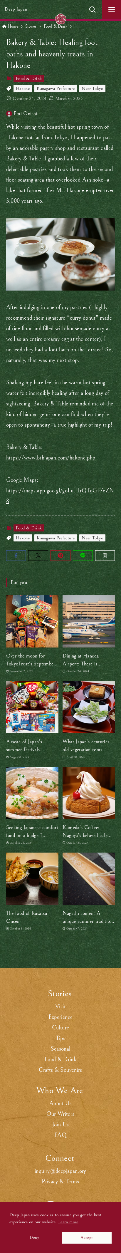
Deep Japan (16, 9)
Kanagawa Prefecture (56, 88)
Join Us (60, 1124)
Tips (60, 1038)
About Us (60, 1103)
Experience (60, 1017)
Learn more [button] (68, 1222)
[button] (16, 555)
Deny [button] (34, 1237)
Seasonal (60, 1049)
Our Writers (60, 1114)
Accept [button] (86, 1237)
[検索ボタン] (92, 9)
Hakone (23, 88)
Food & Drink (29, 78)
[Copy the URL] (105, 555)
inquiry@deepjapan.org (60, 1171)
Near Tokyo (92, 88)
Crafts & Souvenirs (60, 1070)
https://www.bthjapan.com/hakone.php (50, 457)
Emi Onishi (25, 113)
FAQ (60, 1135)
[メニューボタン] (111, 9)
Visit (60, 1006)
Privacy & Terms (60, 1181)
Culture (60, 1027)
